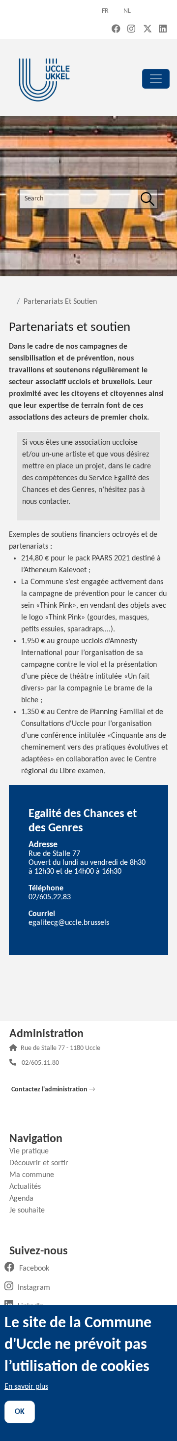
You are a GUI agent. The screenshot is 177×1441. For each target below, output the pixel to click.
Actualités (29, 1187)
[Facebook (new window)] (116, 29)
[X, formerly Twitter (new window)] (147, 29)
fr (105, 11)
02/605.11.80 (40, 1063)
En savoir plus (26, 1387)
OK (20, 1412)
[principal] (156, 79)
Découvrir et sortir (42, 1163)
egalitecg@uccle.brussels (69, 923)
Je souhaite (31, 1210)
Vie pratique (33, 1151)
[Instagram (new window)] (131, 29)
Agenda (25, 1199)
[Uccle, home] (44, 78)
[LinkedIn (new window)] (163, 29)
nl (127, 11)
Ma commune (35, 1175)
